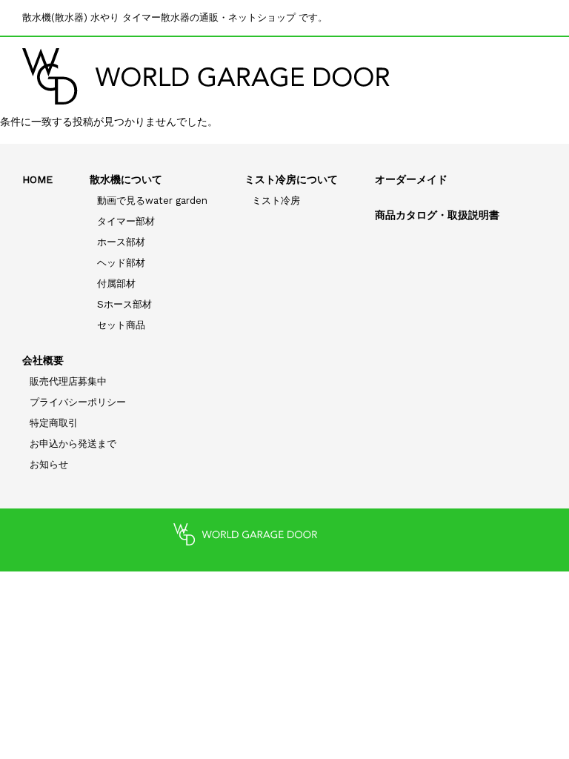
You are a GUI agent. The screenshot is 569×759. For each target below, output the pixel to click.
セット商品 (121, 325)
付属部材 (116, 283)
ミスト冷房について (291, 179)
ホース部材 (121, 242)
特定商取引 (54, 422)
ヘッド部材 (121, 262)
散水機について (126, 179)
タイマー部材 (126, 221)
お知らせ (49, 464)
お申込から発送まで (73, 443)
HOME (37, 179)
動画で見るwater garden (152, 200)
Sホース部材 (124, 304)
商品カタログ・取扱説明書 (437, 215)
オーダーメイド (411, 179)
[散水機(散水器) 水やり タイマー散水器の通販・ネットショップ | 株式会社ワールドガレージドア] (206, 76)
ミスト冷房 (276, 200)
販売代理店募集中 (68, 381)
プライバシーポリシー (78, 402)
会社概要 (43, 360)
